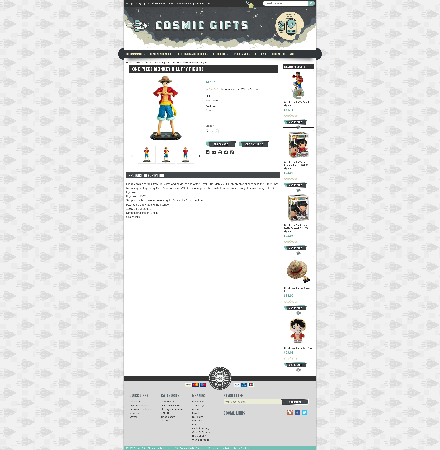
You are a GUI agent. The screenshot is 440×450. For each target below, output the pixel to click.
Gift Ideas (260, 54)
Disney (195, 409)
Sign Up (142, 3)
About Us (134, 413)
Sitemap (134, 416)
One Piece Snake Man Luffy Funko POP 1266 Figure (296, 228)
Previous (132, 155)
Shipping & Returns (139, 405)
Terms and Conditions (140, 409)
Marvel (195, 413)
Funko (195, 424)
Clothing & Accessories (192, 54)
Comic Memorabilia (161, 54)
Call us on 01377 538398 (162, 3)
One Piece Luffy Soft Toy (298, 348)
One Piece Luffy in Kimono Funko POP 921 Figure (297, 165)
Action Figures (162, 62)
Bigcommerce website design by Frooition (229, 448)
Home (129, 62)
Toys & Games (241, 54)
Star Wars (197, 420)
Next (200, 155)
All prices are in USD (200, 3)
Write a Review (249, 89)
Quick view (298, 84)
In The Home (219, 54)
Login (131, 3)
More (293, 54)
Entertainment (135, 54)
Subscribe (295, 402)
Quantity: (210, 125)
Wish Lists (184, 3)
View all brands (200, 439)
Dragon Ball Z (199, 436)
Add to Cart (221, 144)
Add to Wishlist (253, 144)
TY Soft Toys (198, 405)
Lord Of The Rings (201, 428)
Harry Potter (198, 401)
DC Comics (197, 416)
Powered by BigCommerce (193, 448)
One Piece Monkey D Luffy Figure (190, 62)
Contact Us (278, 54)
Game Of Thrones (201, 432)
